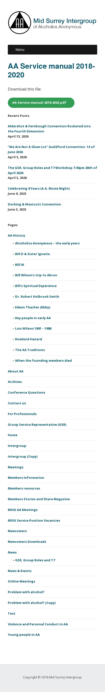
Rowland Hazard (28, 339)
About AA (15, 371)
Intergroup (17, 445)
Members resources (24, 488)
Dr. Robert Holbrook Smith (37, 296)
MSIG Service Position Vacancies (34, 520)
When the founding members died (43, 360)
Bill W (19, 264)
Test (11, 613)
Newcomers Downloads (27, 541)
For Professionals (22, 414)
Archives (15, 381)
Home (12, 435)
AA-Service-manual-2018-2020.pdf (39, 102)
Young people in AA (24, 634)
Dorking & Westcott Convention (34, 204)
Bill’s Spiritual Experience (36, 286)
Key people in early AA (33, 318)
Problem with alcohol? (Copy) (31, 602)
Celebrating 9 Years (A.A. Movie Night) (39, 188)
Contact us (17, 403)
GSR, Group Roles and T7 (35, 560)
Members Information (26, 477)
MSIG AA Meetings (23, 509)
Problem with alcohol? (26, 592)
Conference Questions (26, 392)
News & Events (20, 571)
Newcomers (17, 531)
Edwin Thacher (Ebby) (32, 307)
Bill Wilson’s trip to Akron (36, 275)
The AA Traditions (30, 350)
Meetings (15, 467)
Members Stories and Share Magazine (39, 499)
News (12, 552)
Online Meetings (21, 581)
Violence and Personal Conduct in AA (38, 624)
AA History (16, 235)
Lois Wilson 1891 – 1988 (33, 328)
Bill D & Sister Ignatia (32, 254)
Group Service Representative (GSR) (37, 424)
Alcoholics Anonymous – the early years (47, 243)
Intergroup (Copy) (22, 456)
